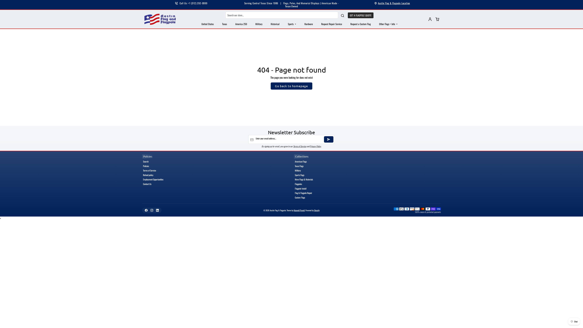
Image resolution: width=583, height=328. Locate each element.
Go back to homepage (291, 86)
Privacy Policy (315, 146)
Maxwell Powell (299, 210)
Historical (275, 24)
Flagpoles (298, 184)
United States (207, 24)
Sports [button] (291, 24)
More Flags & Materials (304, 179)
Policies (146, 166)
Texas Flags (299, 166)
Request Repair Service (331, 24)
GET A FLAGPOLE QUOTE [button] (361, 15)
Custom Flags (300, 197)
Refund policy (148, 175)
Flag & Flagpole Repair (303, 193)
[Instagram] (152, 210)
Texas (224, 24)
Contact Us (147, 184)
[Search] (342, 15)
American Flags (301, 161)
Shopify (317, 210)
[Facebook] (146, 210)
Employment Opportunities (153, 179)
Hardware (308, 24)
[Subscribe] (328, 139)
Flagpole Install (300, 188)
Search (145, 161)
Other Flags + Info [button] (387, 24)
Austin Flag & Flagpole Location (394, 3)
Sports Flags (299, 175)
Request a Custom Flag (360, 24)
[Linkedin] (157, 210)
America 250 (241, 24)
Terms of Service (299, 146)
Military (258, 24)
